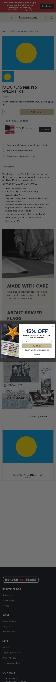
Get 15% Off (37, 346)
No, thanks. (37, 354)
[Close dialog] (53, 325)
